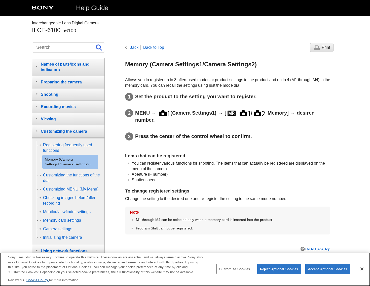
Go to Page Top (317, 249)
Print (326, 47)
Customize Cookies (234, 269)
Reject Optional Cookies (279, 269)
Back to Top (153, 47)
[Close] (361, 268)
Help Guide (92, 8)
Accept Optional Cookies (327, 269)
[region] (185, 269)
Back (133, 47)
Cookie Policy (37, 280)
